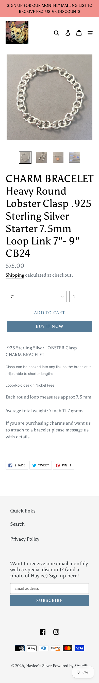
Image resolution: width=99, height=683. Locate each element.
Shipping (15, 275)
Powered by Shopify (70, 665)
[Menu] (90, 32)
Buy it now (49, 326)
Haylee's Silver (39, 665)
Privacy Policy (24, 539)
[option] (25, 157)
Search (17, 524)
